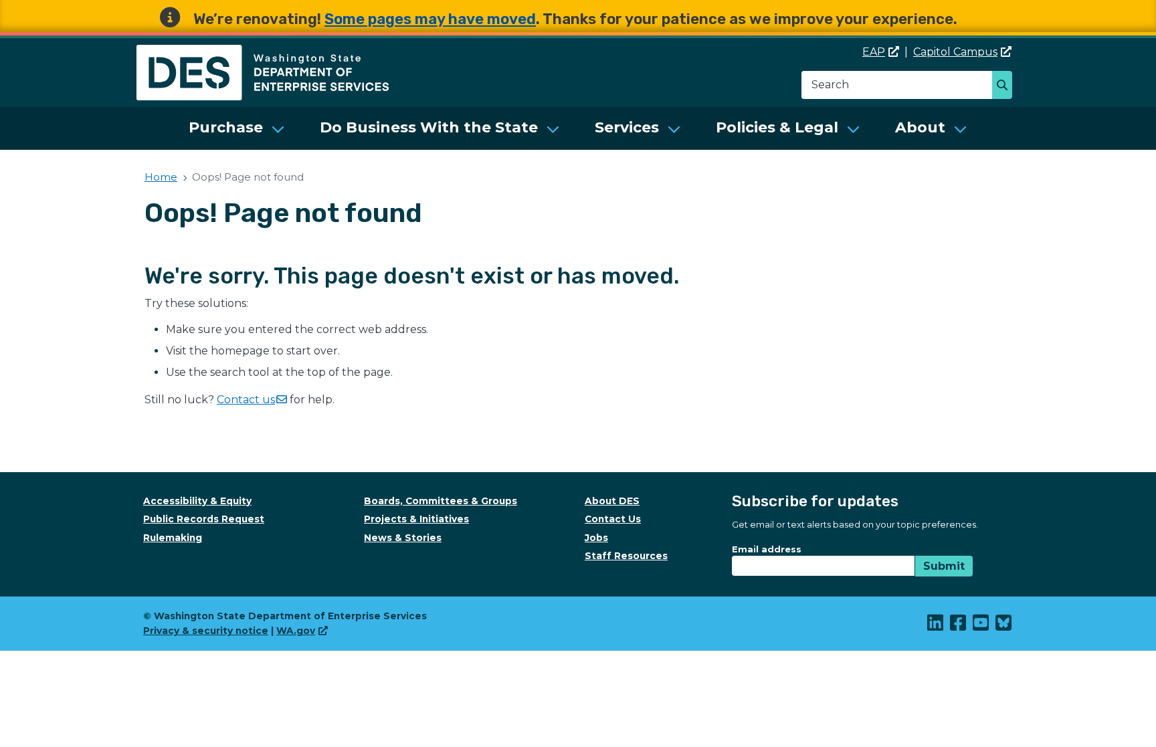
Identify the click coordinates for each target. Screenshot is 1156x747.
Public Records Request (203, 519)
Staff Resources (626, 555)
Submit (944, 566)
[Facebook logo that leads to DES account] (958, 626)
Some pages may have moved (430, 19)
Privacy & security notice (205, 630)
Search (1006, 86)
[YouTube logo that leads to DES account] (981, 626)
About (920, 127)
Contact (246, 399)
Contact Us (613, 519)
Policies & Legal (777, 127)
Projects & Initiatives (416, 519)
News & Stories (403, 537)
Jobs (596, 537)
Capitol (955, 51)
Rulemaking (172, 537)
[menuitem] (236, 128)
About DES (612, 501)
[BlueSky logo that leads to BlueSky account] (1004, 626)
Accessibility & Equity (197, 501)
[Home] (262, 52)
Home (160, 177)
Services (627, 127)
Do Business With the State (429, 127)
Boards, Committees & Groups (440, 501)
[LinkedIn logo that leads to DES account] (936, 626)
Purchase (226, 127)
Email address (766, 549)
